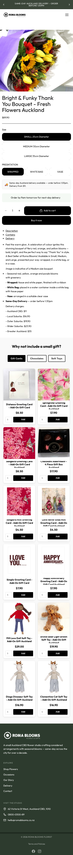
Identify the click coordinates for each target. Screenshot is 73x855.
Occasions (8, 774)
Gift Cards (16, 358)
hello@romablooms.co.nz (21, 820)
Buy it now (36, 220)
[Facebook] (33, 851)
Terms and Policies (36, 844)
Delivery (10, 238)
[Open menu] (67, 15)
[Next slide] (69, 4)
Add (23, 419)
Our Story (8, 780)
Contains (10, 234)
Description (12, 230)
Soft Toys (56, 358)
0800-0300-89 (16, 814)
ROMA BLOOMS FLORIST (40, 837)
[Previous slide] (3, 4)
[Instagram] (40, 851)
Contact (7, 791)
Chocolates (36, 358)
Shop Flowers (10, 769)
